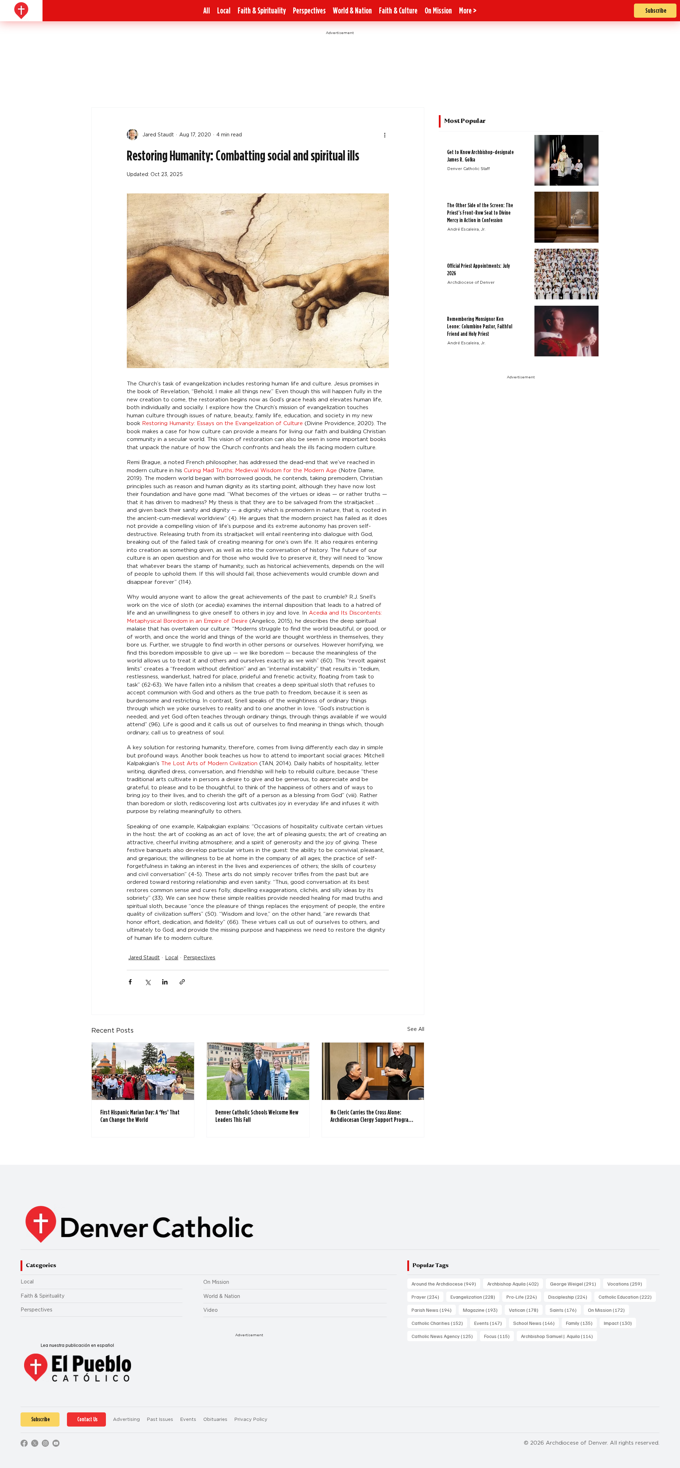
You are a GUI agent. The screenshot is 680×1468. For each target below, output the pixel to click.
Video (210, 1310)
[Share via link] (182, 981)
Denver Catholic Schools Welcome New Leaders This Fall (256, 1115)
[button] (467, 10)
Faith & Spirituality (42, 1296)
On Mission (216, 1282)
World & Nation (221, 1296)
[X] (34, 1443)
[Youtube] (56, 1443)
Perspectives (199, 957)
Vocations (626, 1283)
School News (536, 1323)
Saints (565, 1309)
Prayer (427, 1296)
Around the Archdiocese (446, 1283)
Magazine (482, 1309)
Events (490, 1323)
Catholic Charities (439, 1323)
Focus (499, 1336)
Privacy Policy (250, 1419)
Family (581, 1323)
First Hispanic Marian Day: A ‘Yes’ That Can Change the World (140, 1115)
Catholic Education (627, 1296)
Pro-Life (523, 1296)
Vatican (526, 1309)
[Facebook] (24, 1443)
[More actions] (384, 134)
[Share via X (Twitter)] (147, 981)
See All (415, 1029)
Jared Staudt (144, 957)
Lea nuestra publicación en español (77, 1345)
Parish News (434, 1309)
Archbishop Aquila (515, 1283)
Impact (620, 1323)
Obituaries (215, 1419)
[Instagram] (45, 1443)
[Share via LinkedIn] (165, 981)
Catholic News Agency (444, 1336)
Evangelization (474, 1296)
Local (171, 957)
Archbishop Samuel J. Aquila (559, 1336)
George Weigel (575, 1283)
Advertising (126, 1419)
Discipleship (569, 1296)
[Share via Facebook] (130, 981)
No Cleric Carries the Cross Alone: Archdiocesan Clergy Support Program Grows (371, 1115)
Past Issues (160, 1419)
